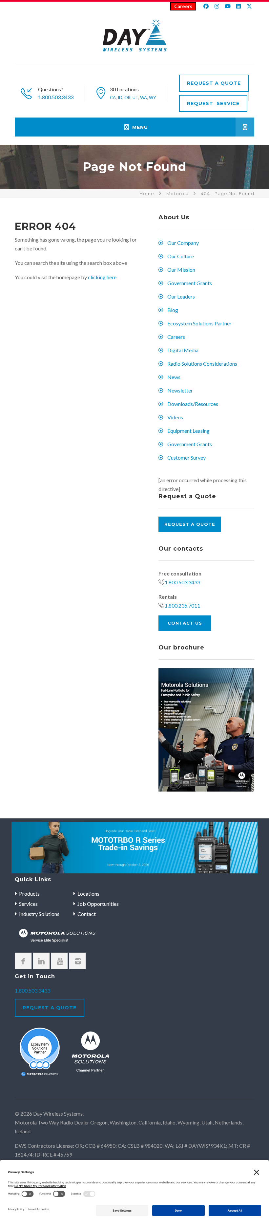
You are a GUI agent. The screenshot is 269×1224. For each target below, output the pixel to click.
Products (29, 893)
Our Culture (180, 256)
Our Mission (181, 269)
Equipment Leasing (188, 431)
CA (113, 97)
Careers (183, 6)
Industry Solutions (39, 914)
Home (146, 193)
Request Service (213, 103)
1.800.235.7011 (182, 605)
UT (135, 97)
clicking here (102, 277)
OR (127, 97)
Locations (88, 893)
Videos (175, 417)
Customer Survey (186, 457)
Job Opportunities (98, 904)
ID (120, 97)
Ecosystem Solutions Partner (199, 323)
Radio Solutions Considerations (202, 363)
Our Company (183, 243)
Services (28, 904)
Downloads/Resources (192, 404)
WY (152, 97)
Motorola (177, 193)
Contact (86, 914)
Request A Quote (214, 83)
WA (143, 97)
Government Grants (189, 283)
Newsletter (180, 390)
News (173, 377)
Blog (172, 310)
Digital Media (182, 350)
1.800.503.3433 (55, 97)
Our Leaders (181, 296)
